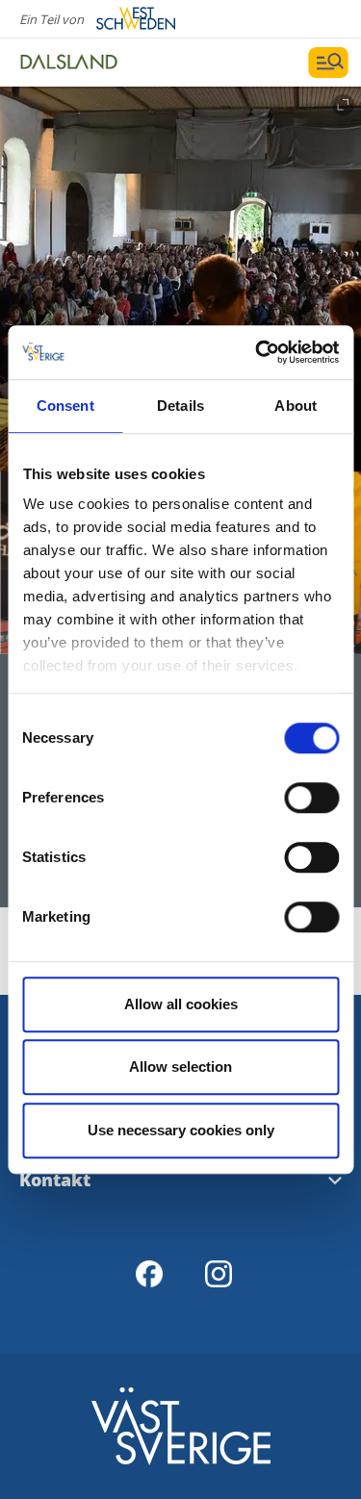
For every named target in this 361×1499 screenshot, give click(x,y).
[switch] (311, 797)
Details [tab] (180, 405)
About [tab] (295, 405)
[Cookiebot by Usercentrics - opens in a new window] (257, 352)
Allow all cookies (181, 1004)
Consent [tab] (65, 405)
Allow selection (180, 1066)
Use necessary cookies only (181, 1130)
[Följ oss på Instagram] (218, 1274)
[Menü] (328, 62)
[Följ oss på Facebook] (149, 1274)
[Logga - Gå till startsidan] (86, 62)
